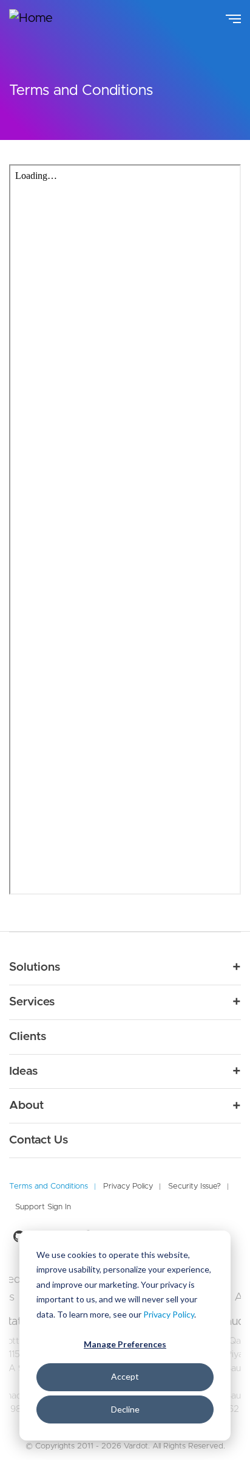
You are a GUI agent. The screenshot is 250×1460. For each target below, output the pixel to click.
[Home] (39, 18)
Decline (125, 1409)
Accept (125, 1376)
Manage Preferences (125, 1344)
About (26, 1105)
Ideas (23, 1071)
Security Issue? (194, 1186)
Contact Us (38, 1140)
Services (32, 1002)
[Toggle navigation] (233, 17)
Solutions (34, 967)
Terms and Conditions (48, 1186)
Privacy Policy (168, 1314)
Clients (27, 1037)
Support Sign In (43, 1207)
